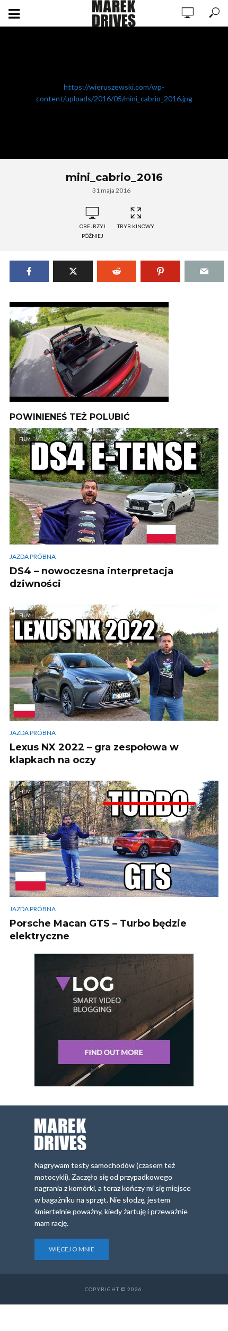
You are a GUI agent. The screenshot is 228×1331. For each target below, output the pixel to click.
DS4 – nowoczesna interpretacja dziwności (91, 577)
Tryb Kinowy (135, 226)
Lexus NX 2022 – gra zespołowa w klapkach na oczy (94, 753)
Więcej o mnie (71, 1249)
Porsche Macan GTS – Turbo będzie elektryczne (98, 930)
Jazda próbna (33, 556)
